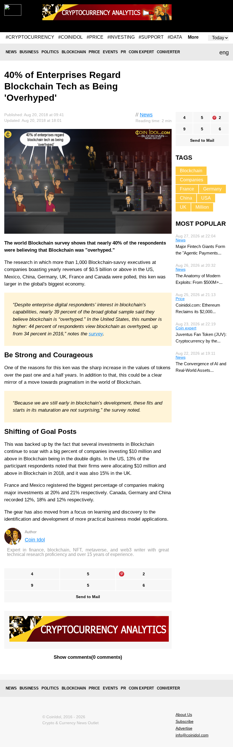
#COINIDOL (70, 37)
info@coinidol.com (192, 735)
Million (202, 207)
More (193, 37)
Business (29, 52)
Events (110, 52)
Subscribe (185, 721)
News (11, 52)
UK (183, 207)
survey (96, 333)
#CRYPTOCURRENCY (30, 37)
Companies (191, 179)
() (88, 657)
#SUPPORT (151, 37)
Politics (50, 52)
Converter (168, 52)
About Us (184, 714)
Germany (212, 188)
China (186, 198)
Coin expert (141, 52)
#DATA (175, 37)
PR (123, 52)
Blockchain (74, 52)
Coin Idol (35, 540)
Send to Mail (88, 596)
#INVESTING (121, 37)
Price (94, 52)
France (187, 188)
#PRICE (95, 37)
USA (206, 198)
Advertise (184, 728)
